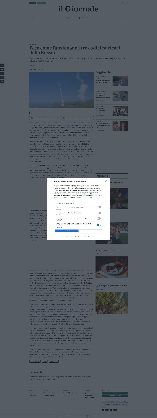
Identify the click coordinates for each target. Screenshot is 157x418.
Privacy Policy (87, 236)
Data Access (78, 236)
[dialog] (78, 209)
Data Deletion (69, 236)
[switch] (99, 207)
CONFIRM (67, 231)
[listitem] (78, 203)
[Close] (106, 181)
